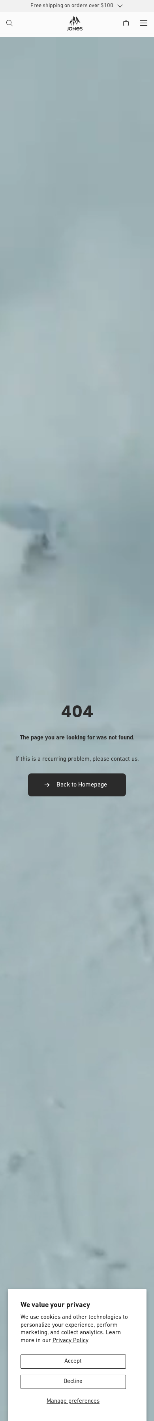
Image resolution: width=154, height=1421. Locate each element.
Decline (73, 1382)
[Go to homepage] (75, 23)
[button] (10, 24)
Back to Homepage (81, 785)
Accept (73, 1361)
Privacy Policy (70, 1341)
